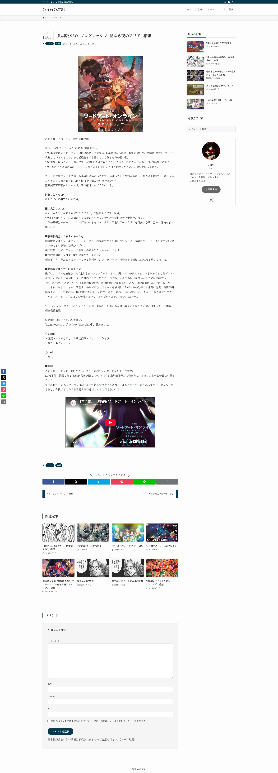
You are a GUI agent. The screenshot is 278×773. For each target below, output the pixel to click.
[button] (53, 482)
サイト (51, 709)
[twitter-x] (225, 2)
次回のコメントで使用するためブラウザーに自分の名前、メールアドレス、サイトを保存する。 (99, 721)
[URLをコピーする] (167, 482)
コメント (54, 641)
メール (51, 696)
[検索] (233, 2)
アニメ (49, 43)
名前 (50, 683)
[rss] (229, 2)
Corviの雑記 (53, 9)
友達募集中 (211, 189)
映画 (58, 43)
